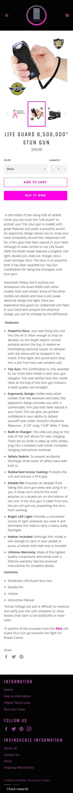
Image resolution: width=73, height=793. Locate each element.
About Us (10, 748)
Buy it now (35, 195)
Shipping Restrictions (19, 767)
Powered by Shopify (38, 780)
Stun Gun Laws (14, 709)
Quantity (55, 160)
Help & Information (17, 696)
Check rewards (17, 789)
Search (8, 689)
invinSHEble (19, 780)
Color (7, 160)
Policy (8, 761)
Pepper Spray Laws (17, 702)
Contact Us (11, 754)
